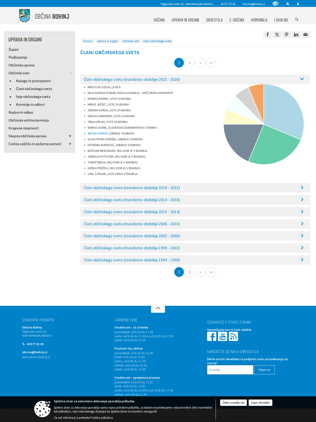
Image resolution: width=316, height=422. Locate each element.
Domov (88, 41)
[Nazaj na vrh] (158, 309)
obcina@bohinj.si (254, 4)
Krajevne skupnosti (24, 128)
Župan (14, 49)
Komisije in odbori (30, 104)
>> (211, 62)
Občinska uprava (21, 65)
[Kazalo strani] (287, 3)
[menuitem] (159, 16)
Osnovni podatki (38, 319)
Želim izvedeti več (234, 403)
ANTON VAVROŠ (98, 133)
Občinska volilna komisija (29, 120)
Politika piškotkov (101, 418)
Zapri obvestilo (260, 403)
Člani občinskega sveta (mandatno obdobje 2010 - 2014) (132, 211)
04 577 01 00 (228, 4)
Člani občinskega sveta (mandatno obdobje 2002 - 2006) (132, 235)
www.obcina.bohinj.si (36, 357)
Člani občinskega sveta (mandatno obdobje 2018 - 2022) (132, 187)
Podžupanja (18, 57)
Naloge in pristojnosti (33, 80)
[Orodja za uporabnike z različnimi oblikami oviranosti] (275, 3)
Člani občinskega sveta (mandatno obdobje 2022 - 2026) (132, 79)
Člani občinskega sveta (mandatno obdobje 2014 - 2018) (132, 199)
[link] (267, 34)
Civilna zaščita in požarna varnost (35, 143)
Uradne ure (126, 319)
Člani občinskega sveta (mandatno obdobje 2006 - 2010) (132, 223)
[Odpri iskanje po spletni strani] (296, 19)
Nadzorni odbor (21, 112)
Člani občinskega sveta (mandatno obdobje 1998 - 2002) (132, 247)
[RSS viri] (234, 336)
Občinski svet (19, 73)
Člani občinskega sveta (34, 88)
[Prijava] (298, 3)
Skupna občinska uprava (27, 136)
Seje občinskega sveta (33, 96)
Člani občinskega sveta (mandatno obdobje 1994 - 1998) (132, 260)
